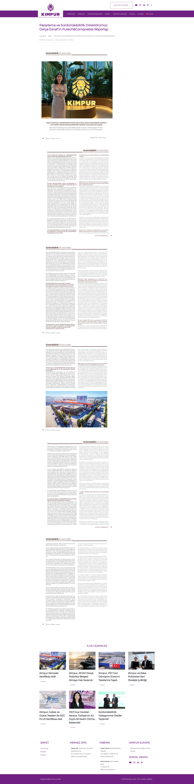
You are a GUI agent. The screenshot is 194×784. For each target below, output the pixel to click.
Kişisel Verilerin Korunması (50, 779)
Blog (50, 36)
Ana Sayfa (42, 36)
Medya (43, 755)
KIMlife (43, 752)
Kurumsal (44, 748)
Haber (43, 681)
